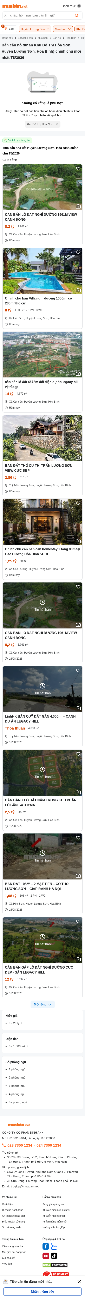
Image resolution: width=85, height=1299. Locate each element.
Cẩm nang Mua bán (13, 1246)
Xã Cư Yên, (16, 234)
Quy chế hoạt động (12, 1210)
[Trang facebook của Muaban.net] (45, 1247)
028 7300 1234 (19, 1145)
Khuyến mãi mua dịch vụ (56, 1210)
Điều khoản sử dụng (13, 1221)
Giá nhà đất (8, 1258)
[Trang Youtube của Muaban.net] (45, 1256)
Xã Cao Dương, (18, 569)
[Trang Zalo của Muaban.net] (54, 1247)
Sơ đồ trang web (11, 1227)
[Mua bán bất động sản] (14, 6)
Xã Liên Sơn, (17, 318)
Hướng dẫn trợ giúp (53, 1227)
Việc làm (7, 1263)
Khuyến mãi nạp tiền (54, 1215)
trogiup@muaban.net (25, 1186)
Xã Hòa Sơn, (17, 903)
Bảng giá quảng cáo (53, 1204)
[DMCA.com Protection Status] (54, 1266)
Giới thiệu (7, 1204)
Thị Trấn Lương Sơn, (22, 485)
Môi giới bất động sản (14, 1252)
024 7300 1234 (49, 1145)
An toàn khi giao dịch (14, 1215)
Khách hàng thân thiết (54, 1221)
